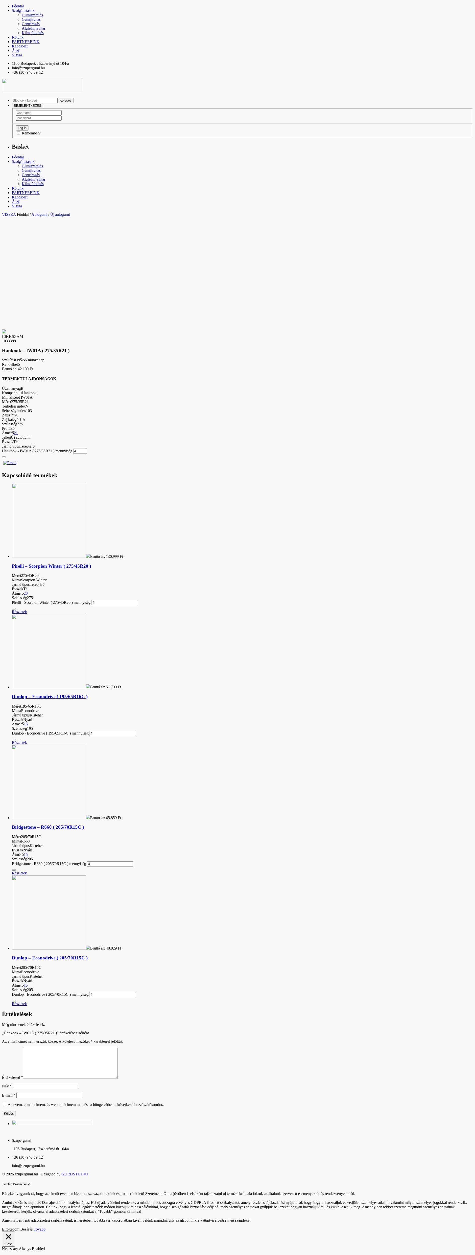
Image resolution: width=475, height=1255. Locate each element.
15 (26, 854)
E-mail (8, 1095)
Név (7, 1086)
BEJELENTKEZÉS (27, 106)
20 (26, 593)
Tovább (40, 1229)
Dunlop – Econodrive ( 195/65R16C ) (50, 696)
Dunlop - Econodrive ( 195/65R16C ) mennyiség (50, 733)
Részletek (19, 612)
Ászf (15, 50)
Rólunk (18, 37)
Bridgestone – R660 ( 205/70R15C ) (48, 827)
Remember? (31, 133)
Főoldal (18, 6)
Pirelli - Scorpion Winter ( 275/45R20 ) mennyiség (51, 602)
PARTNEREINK (26, 42)
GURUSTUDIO (74, 1174)
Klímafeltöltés (33, 33)
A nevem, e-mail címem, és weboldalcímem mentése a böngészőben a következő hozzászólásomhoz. (86, 1105)
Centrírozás (31, 24)
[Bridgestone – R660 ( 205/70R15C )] (49, 818)
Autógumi (39, 214)
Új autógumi (60, 214)
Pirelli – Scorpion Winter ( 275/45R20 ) (51, 566)
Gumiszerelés (32, 15)
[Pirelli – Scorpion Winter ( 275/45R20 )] (49, 556)
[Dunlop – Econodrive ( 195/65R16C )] (49, 687)
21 (16, 433)
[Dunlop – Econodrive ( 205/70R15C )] (49, 948)
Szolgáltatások (23, 10)
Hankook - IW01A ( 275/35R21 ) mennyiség (37, 451)
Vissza (17, 55)
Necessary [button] (10, 1249)
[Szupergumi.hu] (42, 91)
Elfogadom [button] (10, 1229)
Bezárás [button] (26, 1229)
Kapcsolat (19, 46)
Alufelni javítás (34, 28)
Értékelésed (12, 1077)
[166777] (4, 457)
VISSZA (9, 214)
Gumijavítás (31, 19)
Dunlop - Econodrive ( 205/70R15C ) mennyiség (50, 994)
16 (26, 724)
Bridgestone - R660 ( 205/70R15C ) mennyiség (49, 864)
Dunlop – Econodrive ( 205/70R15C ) (50, 957)
